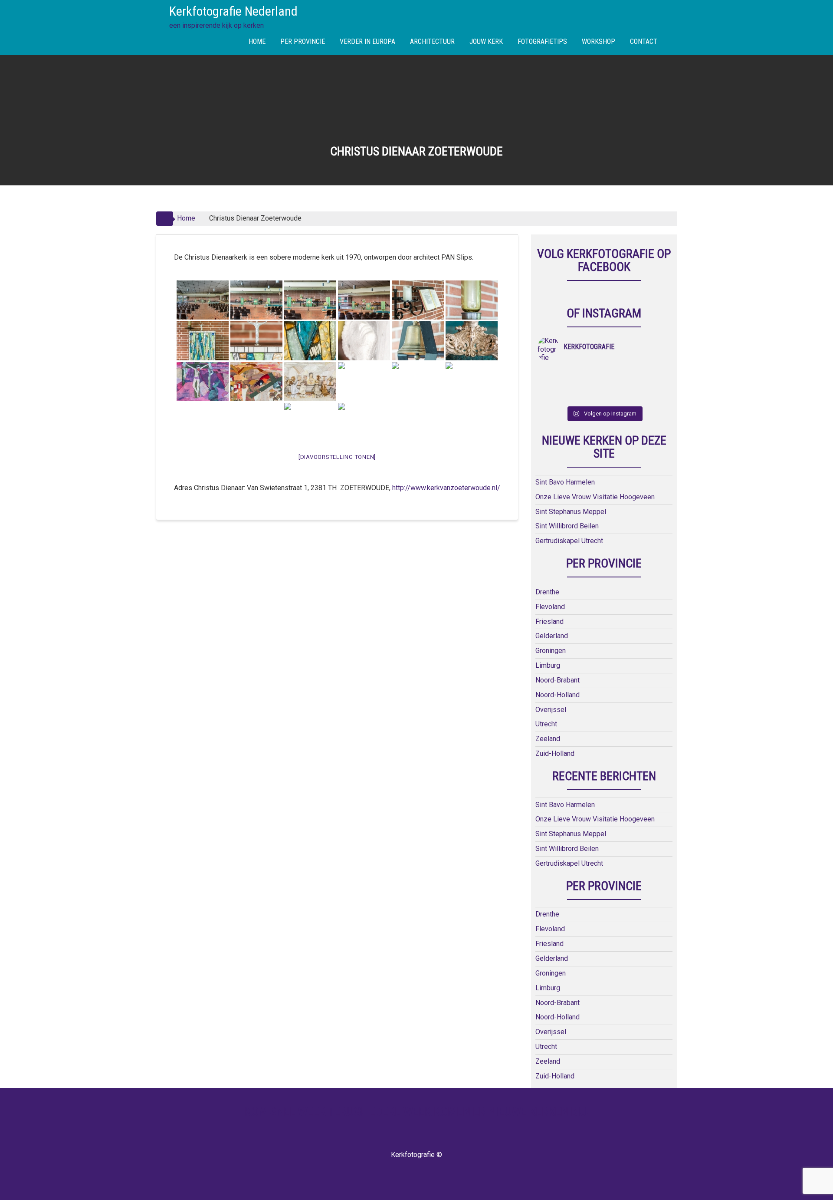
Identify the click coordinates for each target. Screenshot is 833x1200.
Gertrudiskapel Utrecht (569, 541)
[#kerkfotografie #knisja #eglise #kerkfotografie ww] (587, 396)
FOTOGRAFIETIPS (542, 41)
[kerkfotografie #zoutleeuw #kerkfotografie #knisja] (554, 373)
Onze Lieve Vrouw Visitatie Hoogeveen (595, 497)
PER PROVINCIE (302, 41)
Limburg (547, 665)
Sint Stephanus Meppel (570, 512)
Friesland (549, 621)
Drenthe (547, 592)
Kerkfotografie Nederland (233, 11)
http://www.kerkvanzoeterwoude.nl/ (446, 488)
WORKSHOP (598, 41)
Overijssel (550, 709)
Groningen (550, 650)
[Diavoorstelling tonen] (337, 457)
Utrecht (546, 724)
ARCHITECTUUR (432, 41)
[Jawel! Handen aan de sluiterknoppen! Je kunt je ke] (554, 385)
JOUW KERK (486, 41)
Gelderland (551, 636)
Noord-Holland (557, 695)
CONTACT (643, 41)
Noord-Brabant (557, 680)
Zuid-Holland (554, 753)
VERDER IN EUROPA (367, 41)
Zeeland (547, 739)
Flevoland (550, 607)
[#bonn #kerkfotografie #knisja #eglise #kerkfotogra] (587, 385)
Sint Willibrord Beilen (567, 526)
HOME (257, 41)
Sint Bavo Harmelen (565, 482)
